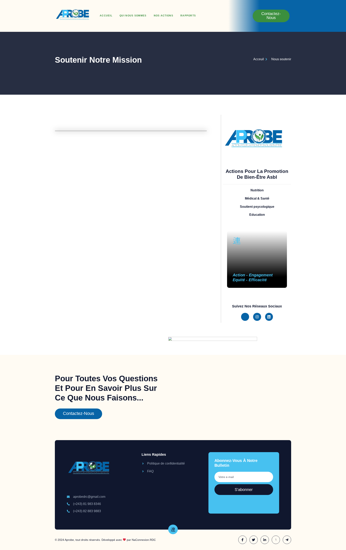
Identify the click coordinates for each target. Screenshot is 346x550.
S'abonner (244, 489)
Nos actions (163, 15)
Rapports (188, 15)
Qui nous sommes (133, 15)
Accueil (106, 15)
